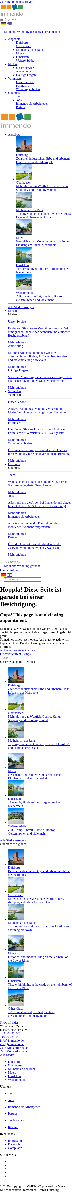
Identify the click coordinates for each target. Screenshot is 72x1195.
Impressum (15, 1140)
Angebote (14, 39)
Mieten (12, 64)
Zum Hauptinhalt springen (16, 1)
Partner (20, 107)
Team (19, 96)
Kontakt (13, 1127)
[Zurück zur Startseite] (12, 15)
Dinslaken (22, 57)
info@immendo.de (12, 1040)
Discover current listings (15, 654)
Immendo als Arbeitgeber (32, 103)
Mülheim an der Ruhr (29, 49)
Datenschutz (16, 1144)
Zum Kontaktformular (14, 1047)
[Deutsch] (3, 23)
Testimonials (16, 1120)
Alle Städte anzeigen (21, 307)
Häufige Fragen (26, 75)
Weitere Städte (25, 60)
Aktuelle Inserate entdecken (17, 650)
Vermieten (14, 78)
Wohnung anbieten (28, 89)
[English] (9, 23)
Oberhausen (23, 46)
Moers (20, 53)
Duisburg (22, 42)
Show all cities (9, 1022)
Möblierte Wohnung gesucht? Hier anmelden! (33, 31)
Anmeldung (23, 71)
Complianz (15, 1148)
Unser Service (25, 67)
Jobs (19, 100)
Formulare (22, 85)
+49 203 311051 (10, 1033)
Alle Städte (7, 1055)
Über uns (14, 92)
